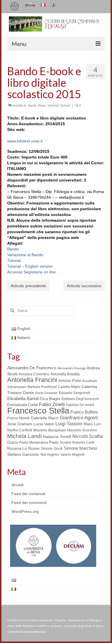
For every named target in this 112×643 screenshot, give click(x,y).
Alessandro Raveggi (71, 368)
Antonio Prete (69, 381)
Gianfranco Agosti (79, 417)
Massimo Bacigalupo (49, 430)
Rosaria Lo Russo (23, 448)
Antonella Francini (32, 379)
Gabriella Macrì (45, 418)
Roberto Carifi (83, 443)
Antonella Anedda (65, 374)
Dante (28, 392)
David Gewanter (46, 393)
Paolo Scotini (60, 442)
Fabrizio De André (80, 405)
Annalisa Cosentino (34, 374)
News (42, 105)
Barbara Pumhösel (42, 387)
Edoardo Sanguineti (74, 393)
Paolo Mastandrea (33, 443)
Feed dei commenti (29, 502)
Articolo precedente (28, 285)
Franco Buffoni (84, 412)
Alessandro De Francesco (31, 367)
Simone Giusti (52, 449)
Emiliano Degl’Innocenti (80, 399)
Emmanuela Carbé (22, 405)
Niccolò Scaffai (87, 436)
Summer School (58, 105)
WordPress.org (25, 511)
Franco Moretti (18, 418)
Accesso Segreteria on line (31, 272)
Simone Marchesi (80, 448)
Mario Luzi (92, 424)
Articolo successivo (84, 285)
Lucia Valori (43, 424)
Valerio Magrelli (72, 455)
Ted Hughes (49, 455)
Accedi (17, 484)
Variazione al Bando (25, 254)
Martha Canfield (19, 430)
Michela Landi (24, 436)
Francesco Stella (38, 410)
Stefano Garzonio (23, 454)
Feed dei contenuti (28, 493)
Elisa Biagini (50, 399)
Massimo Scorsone (82, 430)
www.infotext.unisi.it (25, 141)
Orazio (12, 442)
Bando (13, 249)
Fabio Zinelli (52, 404)
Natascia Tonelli (57, 436)
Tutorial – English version (30, 266)
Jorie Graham (19, 424)
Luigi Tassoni (68, 423)
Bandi (32, 105)
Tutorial (14, 260)
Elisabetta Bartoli (22, 398)
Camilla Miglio (69, 387)
